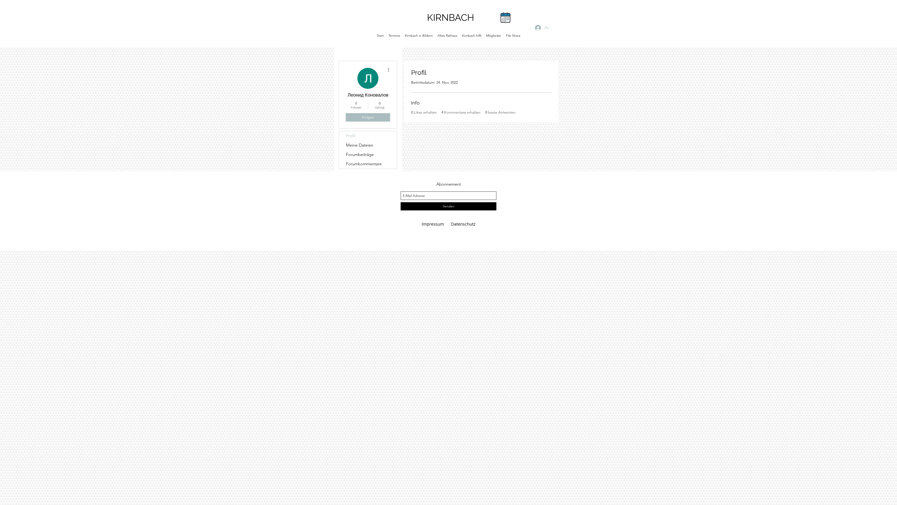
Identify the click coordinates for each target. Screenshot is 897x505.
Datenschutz (463, 224)
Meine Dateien (359, 145)
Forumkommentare (364, 163)
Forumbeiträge (360, 154)
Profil (350, 135)
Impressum (433, 224)
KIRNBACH (450, 17)
